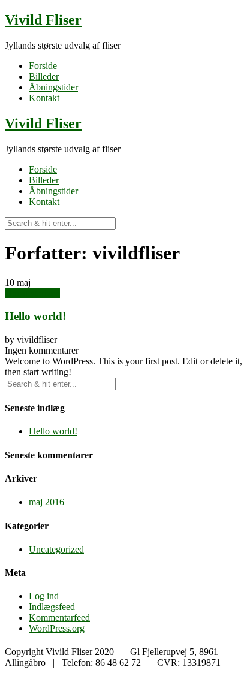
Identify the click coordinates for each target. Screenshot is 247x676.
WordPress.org (57, 628)
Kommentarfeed (59, 617)
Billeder (44, 76)
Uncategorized (32, 293)
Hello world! (35, 316)
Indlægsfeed (52, 607)
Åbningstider (53, 87)
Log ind (44, 596)
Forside (43, 66)
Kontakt (44, 98)
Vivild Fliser (43, 20)
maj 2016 (46, 502)
